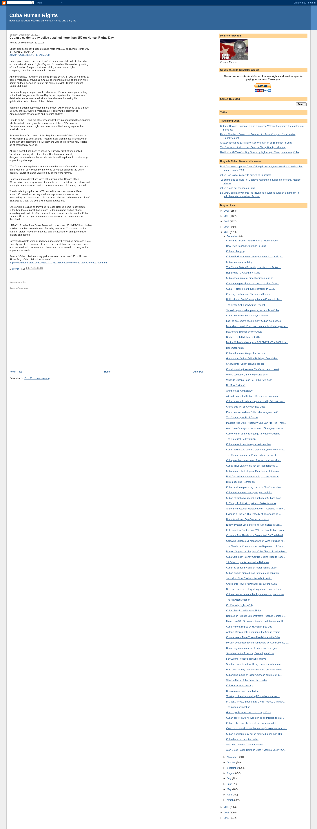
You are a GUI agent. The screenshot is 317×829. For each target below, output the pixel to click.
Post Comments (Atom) (37, 378)
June (230, 784)
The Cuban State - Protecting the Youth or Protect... (253, 267)
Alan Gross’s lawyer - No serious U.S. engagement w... (255, 428)
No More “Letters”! (235, 385)
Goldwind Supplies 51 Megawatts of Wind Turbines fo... (255, 541)
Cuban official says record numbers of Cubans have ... (255, 498)
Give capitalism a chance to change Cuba (248, 712)
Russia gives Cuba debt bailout (242, 691)
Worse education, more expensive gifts (247, 374)
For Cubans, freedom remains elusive (246, 658)
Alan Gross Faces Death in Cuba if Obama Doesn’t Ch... (256, 750)
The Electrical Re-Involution (241, 439)
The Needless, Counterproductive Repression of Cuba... (255, 546)
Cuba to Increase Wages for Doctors (245, 353)
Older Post (198, 371)
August (231, 773)
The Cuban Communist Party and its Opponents (251, 455)
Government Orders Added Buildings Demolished (252, 358)
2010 (227, 818)
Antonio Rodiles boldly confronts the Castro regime (253, 632)
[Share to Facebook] (38, 268)
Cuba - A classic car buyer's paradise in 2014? (250, 288)
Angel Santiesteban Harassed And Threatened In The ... (256, 508)
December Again (235, 347)
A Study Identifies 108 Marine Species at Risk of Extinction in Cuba (256, 142)
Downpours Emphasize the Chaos (244, 331)
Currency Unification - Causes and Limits (248, 294)
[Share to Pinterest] (41, 268)
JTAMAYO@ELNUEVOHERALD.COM (30, 55)
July (229, 778)
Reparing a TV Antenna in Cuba (243, 272)
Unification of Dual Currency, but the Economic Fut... (254, 299)
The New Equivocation (238, 599)
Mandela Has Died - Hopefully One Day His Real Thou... (256, 422)
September (233, 767)
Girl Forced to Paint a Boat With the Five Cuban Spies (255, 530)
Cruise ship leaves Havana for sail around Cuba (251, 583)
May (229, 789)
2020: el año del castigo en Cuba (237, 188)
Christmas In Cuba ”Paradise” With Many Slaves (252, 240)
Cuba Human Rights (33, 15)
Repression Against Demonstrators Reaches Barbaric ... (256, 616)
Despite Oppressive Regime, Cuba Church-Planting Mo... (256, 551)
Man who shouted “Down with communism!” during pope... (257, 326)
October (231, 762)
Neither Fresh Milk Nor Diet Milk (243, 337)
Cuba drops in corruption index (242, 739)
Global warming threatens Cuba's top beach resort (252, 369)
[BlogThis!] (31, 268)
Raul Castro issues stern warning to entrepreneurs (252, 476)
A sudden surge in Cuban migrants (244, 744)
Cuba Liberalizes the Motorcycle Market (247, 315)
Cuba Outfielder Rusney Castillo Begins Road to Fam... (255, 556)
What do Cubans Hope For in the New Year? (249, 380)
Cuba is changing (235, 251)
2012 (227, 807)
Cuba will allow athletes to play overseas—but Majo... (254, 256)
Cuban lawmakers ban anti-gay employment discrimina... (256, 449)
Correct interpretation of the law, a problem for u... (252, 283)
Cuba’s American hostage (239, 685)
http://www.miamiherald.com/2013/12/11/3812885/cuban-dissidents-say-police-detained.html (58, 262)
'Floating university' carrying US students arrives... (253, 696)
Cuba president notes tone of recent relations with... (253, 460)
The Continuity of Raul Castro (242, 417)
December (232, 236)
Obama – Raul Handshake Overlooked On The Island (254, 535)
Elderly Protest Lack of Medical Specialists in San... (254, 524)
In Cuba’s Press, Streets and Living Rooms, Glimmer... (255, 701)
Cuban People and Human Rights (243, 610)
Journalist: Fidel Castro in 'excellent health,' (249, 578)
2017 (227, 210)
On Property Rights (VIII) (239, 605)
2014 (227, 226)
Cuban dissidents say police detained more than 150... (255, 734)
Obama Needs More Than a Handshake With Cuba (253, 637)
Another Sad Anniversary (239, 390)
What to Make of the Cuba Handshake (246, 680)
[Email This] (27, 268)
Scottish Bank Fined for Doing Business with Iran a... (254, 664)
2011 (227, 812)
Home (107, 371)
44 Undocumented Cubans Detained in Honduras (252, 396)
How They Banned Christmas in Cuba (246, 246)
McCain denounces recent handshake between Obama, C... (257, 642)
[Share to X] (34, 268)
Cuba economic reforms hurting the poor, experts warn (255, 594)
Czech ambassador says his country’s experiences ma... (256, 728)
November (232, 757)
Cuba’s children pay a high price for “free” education (253, 487)
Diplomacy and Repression (240, 481)
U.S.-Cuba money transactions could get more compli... (255, 669)
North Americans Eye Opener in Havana (247, 519)
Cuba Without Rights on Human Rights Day (249, 626)
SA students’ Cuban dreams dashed (245, 363)
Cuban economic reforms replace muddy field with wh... (255, 401)
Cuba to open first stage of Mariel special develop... (253, 471)
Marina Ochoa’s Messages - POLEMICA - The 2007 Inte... (257, 342)
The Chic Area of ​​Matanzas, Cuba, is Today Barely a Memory (252, 147)
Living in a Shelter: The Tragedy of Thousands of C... (254, 514)
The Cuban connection (238, 707)
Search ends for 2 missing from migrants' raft (250, 653)
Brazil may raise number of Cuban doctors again (251, 648)
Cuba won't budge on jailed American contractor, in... (254, 675)
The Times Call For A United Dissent (245, 305)
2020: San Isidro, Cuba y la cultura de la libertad (245, 175)
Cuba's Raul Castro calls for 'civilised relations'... (252, 465)
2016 (227, 216)
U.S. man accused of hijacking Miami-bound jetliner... (254, 589)
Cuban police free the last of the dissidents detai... (253, 723)
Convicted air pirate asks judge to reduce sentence (253, 433)
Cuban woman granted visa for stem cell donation (252, 573)
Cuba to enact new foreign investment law (248, 444)
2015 (227, 221)
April (229, 794)
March (230, 800)
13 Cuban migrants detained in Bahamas (247, 562)
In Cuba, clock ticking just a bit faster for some (251, 503)
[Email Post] (22, 269)
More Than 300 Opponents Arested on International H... (255, 621)
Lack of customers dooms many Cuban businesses (253, 321)
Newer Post (16, 371)
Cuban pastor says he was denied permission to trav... (255, 717)
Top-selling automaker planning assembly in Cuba (252, 310)
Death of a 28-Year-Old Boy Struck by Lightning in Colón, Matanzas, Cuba (259, 152)
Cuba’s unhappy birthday (239, 262)
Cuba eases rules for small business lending (249, 278)
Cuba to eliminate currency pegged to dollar (249, 492)
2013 (227, 232)
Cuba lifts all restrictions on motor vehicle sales (251, 567)
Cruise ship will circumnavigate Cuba (245, 406)
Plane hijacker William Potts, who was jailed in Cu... (253, 412)
